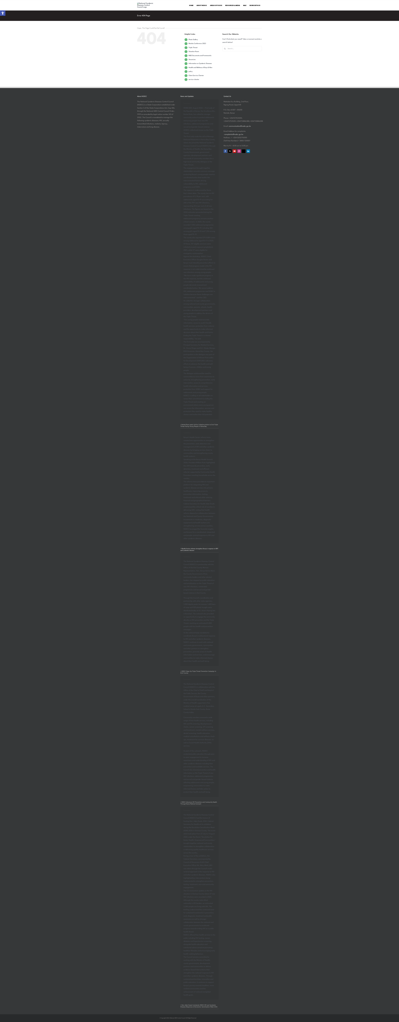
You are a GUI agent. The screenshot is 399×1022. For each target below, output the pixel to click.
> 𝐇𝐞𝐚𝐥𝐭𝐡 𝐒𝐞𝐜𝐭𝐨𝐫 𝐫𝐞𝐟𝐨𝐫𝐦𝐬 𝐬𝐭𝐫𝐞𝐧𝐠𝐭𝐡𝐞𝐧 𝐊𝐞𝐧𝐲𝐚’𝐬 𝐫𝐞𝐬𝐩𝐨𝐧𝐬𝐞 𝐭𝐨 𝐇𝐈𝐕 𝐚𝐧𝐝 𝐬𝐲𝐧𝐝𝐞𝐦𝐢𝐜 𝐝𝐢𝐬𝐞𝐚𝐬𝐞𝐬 (199, 549)
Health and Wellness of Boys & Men (200, 67)
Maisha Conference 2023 (197, 43)
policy (191, 71)
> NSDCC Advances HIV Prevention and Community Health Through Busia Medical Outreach (198, 803)
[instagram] (239, 151)
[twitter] (230, 151)
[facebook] (225, 151)
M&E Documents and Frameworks (200, 55)
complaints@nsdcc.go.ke (233, 134)
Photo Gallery (193, 39)
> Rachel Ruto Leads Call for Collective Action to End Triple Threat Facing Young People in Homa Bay (199, 425)
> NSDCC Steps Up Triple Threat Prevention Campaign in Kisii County (198, 672)
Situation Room (194, 51)
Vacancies (192, 59)
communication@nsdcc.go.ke (240, 126)
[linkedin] (248, 151)
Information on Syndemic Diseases (200, 63)
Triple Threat (193, 47)
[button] (2, 13)
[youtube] (234, 151)
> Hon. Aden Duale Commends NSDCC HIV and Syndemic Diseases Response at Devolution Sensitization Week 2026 (198, 1006)
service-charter (194, 79)
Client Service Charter (196, 75)
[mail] (243, 151)
